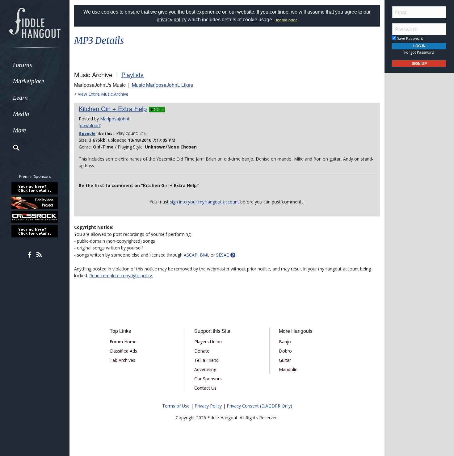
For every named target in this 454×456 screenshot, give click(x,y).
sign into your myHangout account (204, 202)
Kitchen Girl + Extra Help (113, 108)
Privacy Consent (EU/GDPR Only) (259, 406)
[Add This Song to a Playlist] (157, 108)
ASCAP (190, 255)
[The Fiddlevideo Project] (34, 202)
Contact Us (205, 388)
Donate (201, 351)
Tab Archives (122, 360)
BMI (204, 255)
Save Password (409, 38)
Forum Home (123, 342)
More (19, 130)
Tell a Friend (206, 360)
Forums (22, 65)
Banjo (285, 342)
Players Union (208, 342)
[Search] (12, 147)
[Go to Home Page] (35, 22)
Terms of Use (176, 406)
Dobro (285, 351)
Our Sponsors (208, 379)
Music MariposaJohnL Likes (162, 84)
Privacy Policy (208, 406)
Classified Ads (123, 351)
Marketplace (28, 81)
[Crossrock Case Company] (34, 217)
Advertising (205, 369)
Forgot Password (419, 52)
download (90, 125)
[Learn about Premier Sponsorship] (34, 188)
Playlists (132, 74)
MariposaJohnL (115, 119)
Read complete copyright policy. (121, 275)
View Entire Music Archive (103, 94)
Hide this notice (286, 20)
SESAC (222, 255)
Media (21, 114)
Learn (20, 97)
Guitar (285, 360)
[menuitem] (34, 65)
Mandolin (288, 369)
